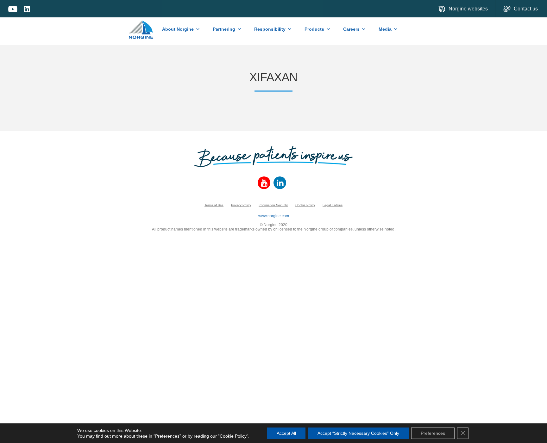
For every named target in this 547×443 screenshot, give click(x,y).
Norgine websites (468, 8)
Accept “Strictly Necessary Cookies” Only (358, 433)
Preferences (167, 436)
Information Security (273, 205)
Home (141, 26)
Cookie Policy (305, 205)
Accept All (286, 433)
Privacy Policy (241, 205)
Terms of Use (213, 205)
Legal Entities (333, 205)
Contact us (526, 8)
